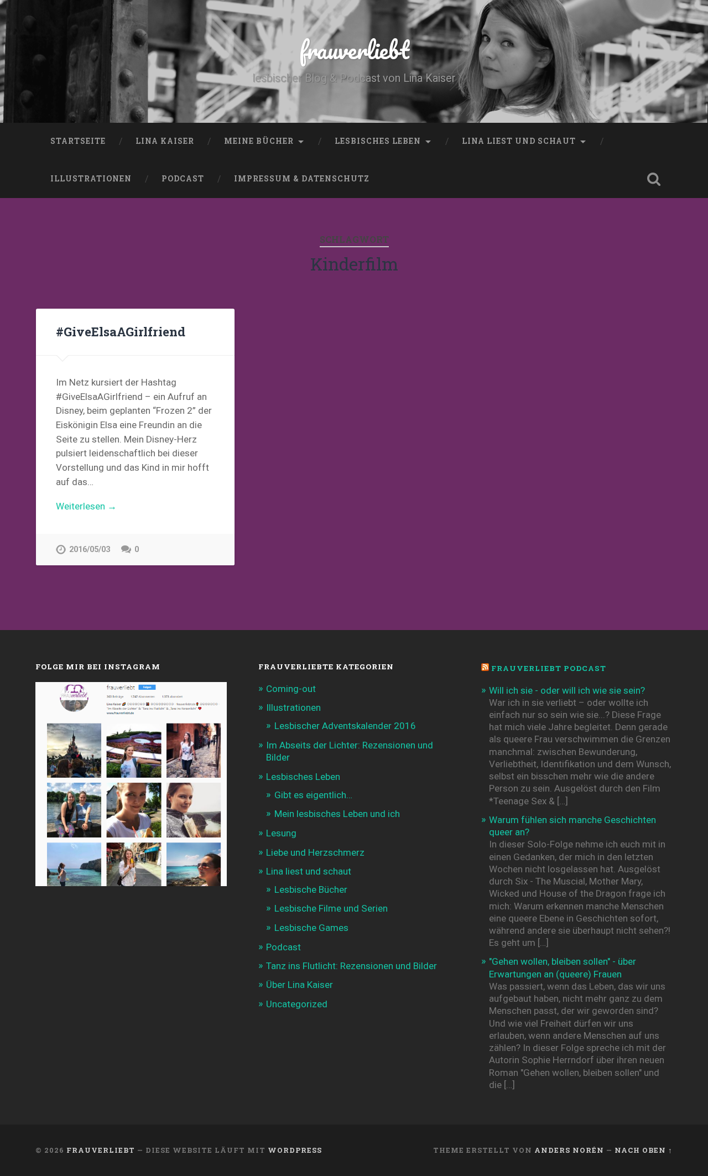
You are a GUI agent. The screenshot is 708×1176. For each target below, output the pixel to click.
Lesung (281, 833)
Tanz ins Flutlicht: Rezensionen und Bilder (351, 965)
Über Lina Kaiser (299, 984)
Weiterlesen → (86, 506)
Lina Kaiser (165, 141)
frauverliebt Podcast (548, 668)
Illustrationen (91, 179)
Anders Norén (569, 1150)
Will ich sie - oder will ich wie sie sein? (567, 690)
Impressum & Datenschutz (301, 179)
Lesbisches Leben (378, 141)
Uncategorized (296, 1004)
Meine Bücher (259, 141)
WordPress (295, 1150)
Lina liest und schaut (519, 141)
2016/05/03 (89, 549)
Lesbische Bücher (310, 889)
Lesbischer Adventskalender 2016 (345, 725)
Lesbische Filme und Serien (331, 908)
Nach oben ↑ (644, 1150)
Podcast (183, 179)
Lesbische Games (311, 927)
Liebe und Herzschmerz (315, 852)
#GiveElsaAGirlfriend (120, 331)
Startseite (78, 141)
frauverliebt (354, 49)
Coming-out (291, 688)
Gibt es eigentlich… (313, 794)
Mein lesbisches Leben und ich (337, 813)
